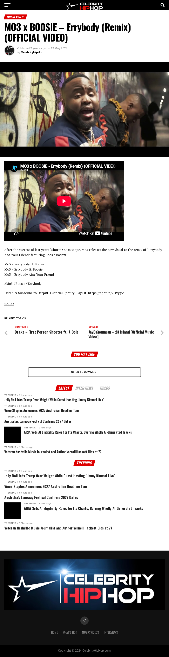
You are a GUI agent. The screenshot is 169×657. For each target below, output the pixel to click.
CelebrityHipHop (32, 52)
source (9, 303)
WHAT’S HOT (70, 632)
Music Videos (90, 632)
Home (54, 632)
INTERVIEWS (111, 632)
